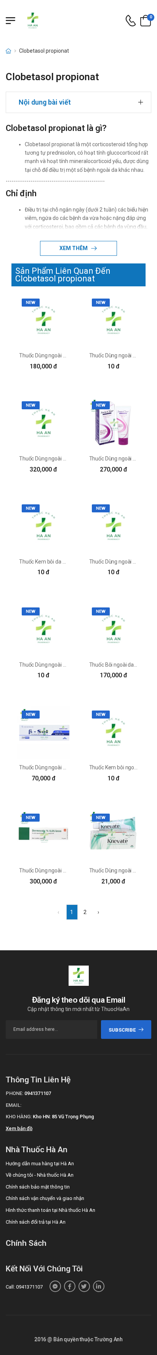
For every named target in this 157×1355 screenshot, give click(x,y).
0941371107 (37, 1093)
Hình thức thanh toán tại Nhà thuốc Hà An (50, 1210)
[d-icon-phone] (130, 21)
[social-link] (55, 1286)
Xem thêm (74, 248)
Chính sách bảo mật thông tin (38, 1187)
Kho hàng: (19, 1116)
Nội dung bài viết (45, 102)
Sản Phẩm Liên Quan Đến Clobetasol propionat (63, 274)
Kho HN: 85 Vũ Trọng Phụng (63, 1116)
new (30, 302)
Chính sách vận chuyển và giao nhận (45, 1198)
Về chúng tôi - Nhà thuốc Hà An (40, 1175)
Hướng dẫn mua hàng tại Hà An (40, 1163)
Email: (13, 1105)
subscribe (122, 1030)
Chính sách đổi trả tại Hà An (36, 1222)
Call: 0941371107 (24, 1287)
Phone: (14, 1093)
